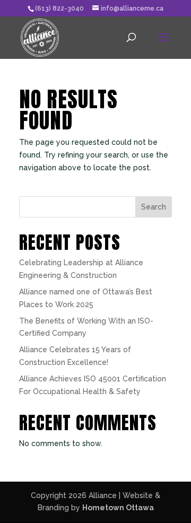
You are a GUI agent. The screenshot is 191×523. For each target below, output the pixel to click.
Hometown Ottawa (118, 507)
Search (153, 207)
